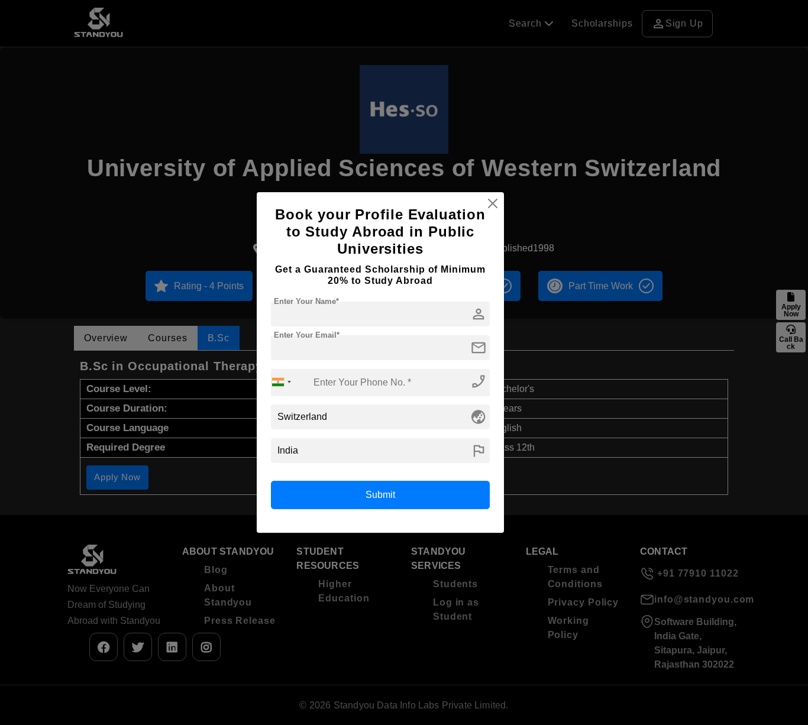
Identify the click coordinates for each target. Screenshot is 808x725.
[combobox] (281, 382)
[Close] (492, 203)
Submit (380, 495)
